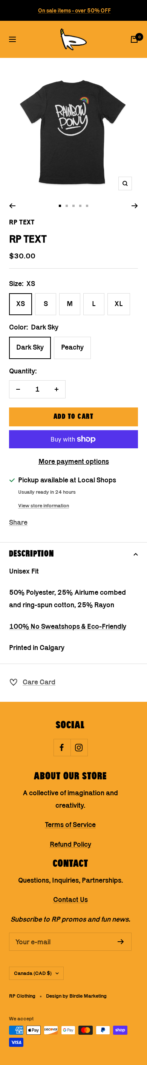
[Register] (121, 941)
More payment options (73, 461)
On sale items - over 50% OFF (74, 10)
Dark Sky (30, 347)
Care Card (39, 682)
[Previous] (12, 205)
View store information (43, 505)
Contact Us (70, 899)
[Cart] (134, 39)
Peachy (72, 347)
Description (31, 554)
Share (18, 522)
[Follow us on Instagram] (78, 747)
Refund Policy (70, 844)
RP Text (22, 222)
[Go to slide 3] (73, 206)
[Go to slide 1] (60, 206)
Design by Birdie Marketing (76, 996)
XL (119, 304)
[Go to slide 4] (80, 206)
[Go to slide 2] (67, 206)
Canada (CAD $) (33, 973)
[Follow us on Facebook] (62, 747)
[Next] (135, 205)
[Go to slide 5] (87, 206)
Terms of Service (70, 825)
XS (20, 304)
